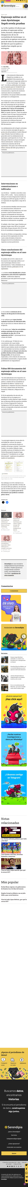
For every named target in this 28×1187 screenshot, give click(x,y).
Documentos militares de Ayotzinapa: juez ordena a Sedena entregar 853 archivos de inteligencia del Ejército (17, 524)
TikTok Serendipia (12, 1166)
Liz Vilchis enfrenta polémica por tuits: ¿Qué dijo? (14, 840)
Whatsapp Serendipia (18, 1166)
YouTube (7, 573)
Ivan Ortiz (5, 66)
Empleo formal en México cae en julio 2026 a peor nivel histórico (13, 894)
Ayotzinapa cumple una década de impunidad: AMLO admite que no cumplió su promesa (6, 545)
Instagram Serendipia (14, 1166)
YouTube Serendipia (7, 1166)
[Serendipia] (10, 7)
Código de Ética (17, 1164)
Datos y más (4, 14)
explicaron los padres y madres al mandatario (12, 457)
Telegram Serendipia (26, 2)
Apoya (2, 2)
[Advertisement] (14, 164)
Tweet (26, 1165)
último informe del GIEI (8, 148)
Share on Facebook (26, 1169)
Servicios (14, 1135)
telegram (26, 1177)
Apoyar (14, 1153)
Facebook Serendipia (16, 1166)
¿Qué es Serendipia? (14, 1132)
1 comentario (14, 591)
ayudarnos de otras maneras (12, 574)
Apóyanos (23, 1063)
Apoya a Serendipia (26, 1181)
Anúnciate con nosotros (14, 1147)
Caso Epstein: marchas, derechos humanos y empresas (12, 855)
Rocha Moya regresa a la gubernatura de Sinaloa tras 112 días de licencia (13, 888)
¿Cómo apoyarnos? (14, 1144)
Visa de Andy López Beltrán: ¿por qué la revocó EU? (13, 871)
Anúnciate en (14, 627)
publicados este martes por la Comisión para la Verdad (13, 86)
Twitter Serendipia (10, 1166)
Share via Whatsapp (26, 1173)
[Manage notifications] (24, 1184)
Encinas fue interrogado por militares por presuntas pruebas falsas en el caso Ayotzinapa (6, 522)
